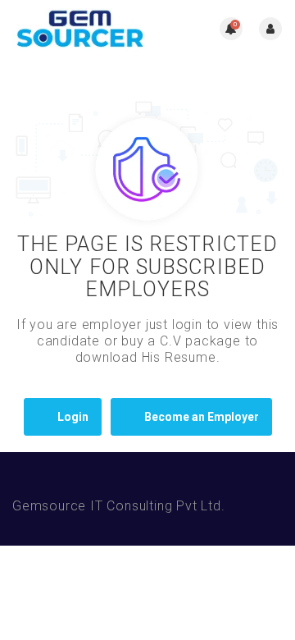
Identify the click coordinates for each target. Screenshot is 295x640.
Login (72, 416)
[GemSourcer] (80, 29)
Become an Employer (201, 416)
